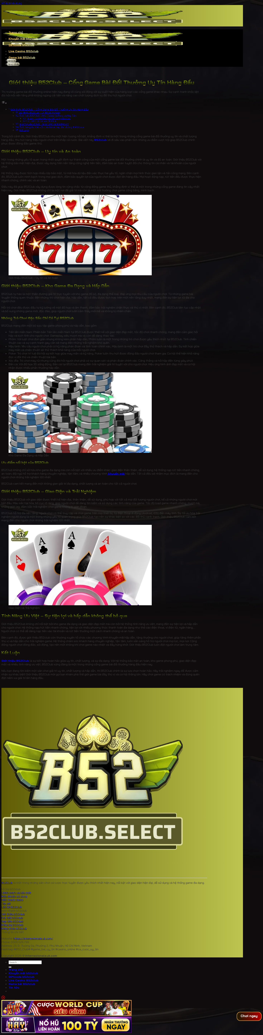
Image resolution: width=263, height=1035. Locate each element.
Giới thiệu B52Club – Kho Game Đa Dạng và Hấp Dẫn (48, 115)
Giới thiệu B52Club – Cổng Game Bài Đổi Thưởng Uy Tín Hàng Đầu (49, 109)
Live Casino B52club (23, 51)
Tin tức (14, 987)
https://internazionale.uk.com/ (33, 938)
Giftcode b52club (21, 45)
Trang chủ (16, 32)
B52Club (7, 882)
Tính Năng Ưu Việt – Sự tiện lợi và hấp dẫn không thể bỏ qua (52, 127)
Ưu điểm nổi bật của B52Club (42, 121)
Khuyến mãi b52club (23, 38)
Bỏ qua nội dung (11, 3)
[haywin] (66, 1032)
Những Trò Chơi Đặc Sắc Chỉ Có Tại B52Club (49, 118)
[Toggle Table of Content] (4, 103)
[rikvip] (66, 1015)
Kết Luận (24, 130)
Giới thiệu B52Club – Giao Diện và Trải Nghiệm (44, 124)
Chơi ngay (249, 1016)
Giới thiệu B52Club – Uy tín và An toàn (39, 112)
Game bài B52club (22, 57)
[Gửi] (10, 967)
